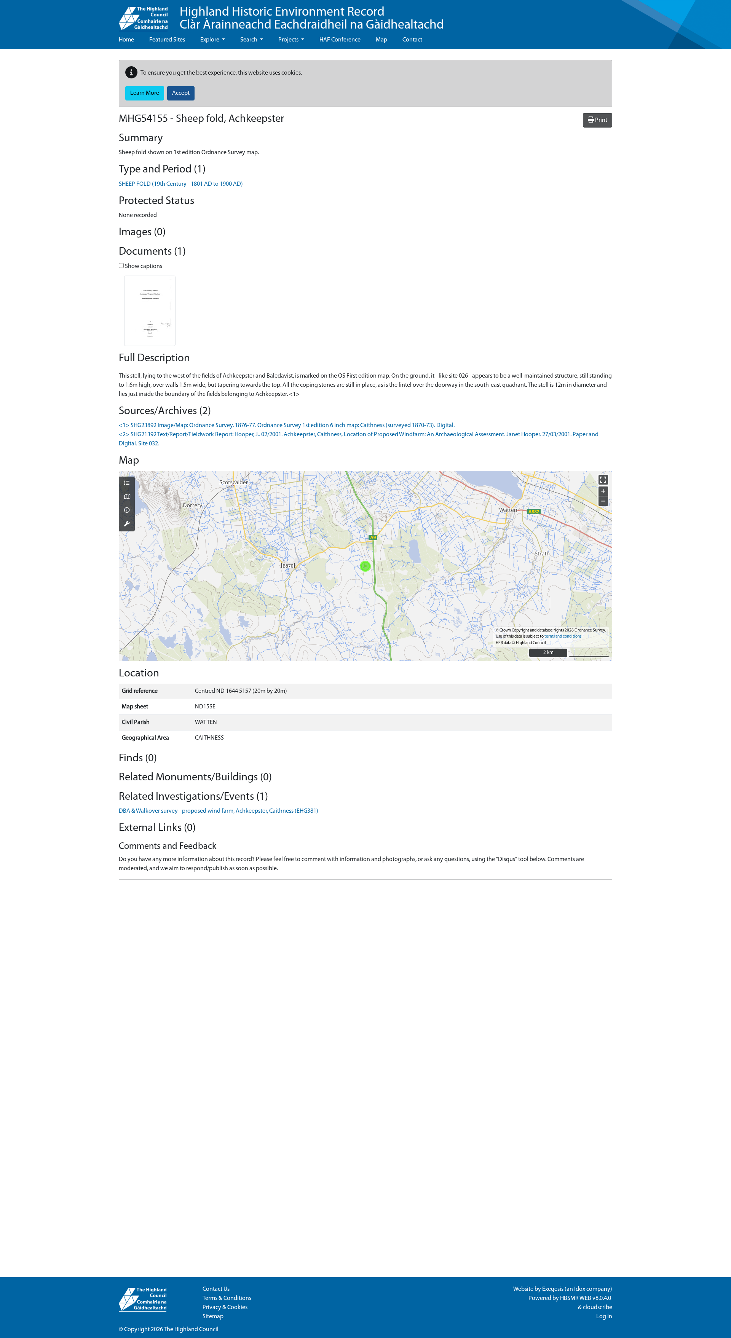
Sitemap (213, 1317)
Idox (579, 1289)
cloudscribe (597, 1308)
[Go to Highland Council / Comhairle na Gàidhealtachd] (143, 15)
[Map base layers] (126, 497)
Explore (210, 40)
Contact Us (216, 1289)
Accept (181, 93)
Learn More (144, 93)
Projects (289, 40)
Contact (412, 40)
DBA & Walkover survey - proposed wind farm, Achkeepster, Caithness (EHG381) (218, 811)
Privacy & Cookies (225, 1308)
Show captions (143, 266)
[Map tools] (126, 524)
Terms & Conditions (227, 1298)
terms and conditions (562, 637)
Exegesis (552, 1289)
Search (249, 40)
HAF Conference (340, 40)
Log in (604, 1317)
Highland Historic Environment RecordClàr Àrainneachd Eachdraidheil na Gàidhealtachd (312, 19)
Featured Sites (167, 40)
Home (126, 40)
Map (381, 40)
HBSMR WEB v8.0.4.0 (586, 1298)
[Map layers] (126, 484)
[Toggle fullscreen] (603, 480)
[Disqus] (365, 981)
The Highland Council (191, 1330)
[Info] (126, 511)
